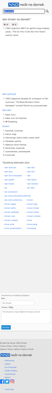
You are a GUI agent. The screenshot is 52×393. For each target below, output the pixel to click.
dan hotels (9, 184)
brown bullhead (12, 212)
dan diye (8, 171)
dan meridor (32, 184)
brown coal (10, 216)
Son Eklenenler (11, 367)
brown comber (34, 216)
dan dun (31, 171)
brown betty (10, 208)
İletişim (7, 377)
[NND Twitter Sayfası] (7, 383)
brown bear (32, 204)
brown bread (33, 208)
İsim (3, 298)
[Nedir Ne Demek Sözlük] (26, 5)
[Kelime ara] (47, 11)
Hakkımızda (9, 360)
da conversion (11, 192)
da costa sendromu (13, 200)
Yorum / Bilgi (7, 307)
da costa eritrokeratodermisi (18, 196)
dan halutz (32, 179)
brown (5, 126)
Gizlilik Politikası (11, 371)
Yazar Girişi (9, 389)
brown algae (10, 204)
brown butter (33, 212)
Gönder (6, 327)
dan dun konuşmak (13, 175)
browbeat (31, 228)
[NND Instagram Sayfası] (12, 383)
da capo (31, 187)
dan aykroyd (9, 94)
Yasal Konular (10, 374)
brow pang (32, 224)
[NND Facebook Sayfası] (2, 383)
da (6, 187)
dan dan (6, 110)
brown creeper (11, 220)
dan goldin (9, 179)
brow (29, 220)
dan (29, 175)
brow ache (9, 224)
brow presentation (13, 228)
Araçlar (7, 364)
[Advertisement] (26, 64)
